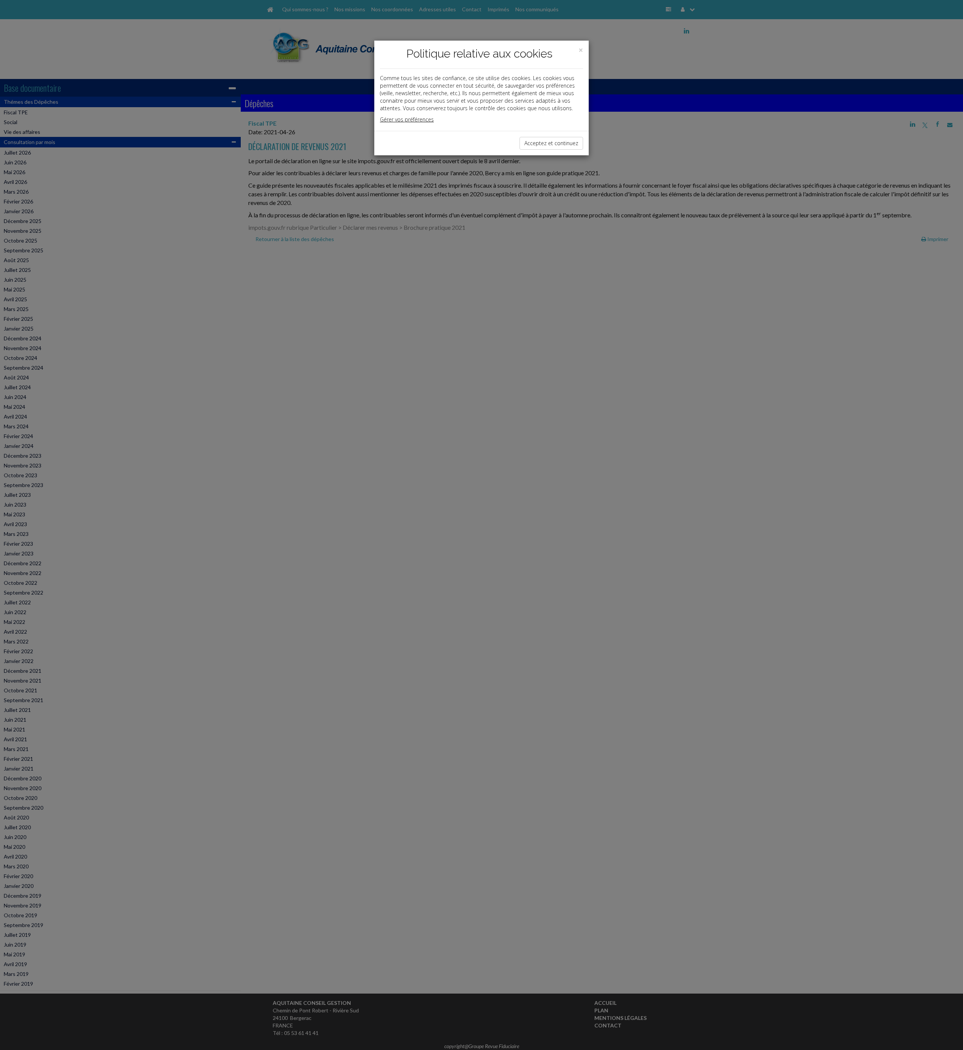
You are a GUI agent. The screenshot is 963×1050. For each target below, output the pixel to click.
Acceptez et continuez (551, 143)
